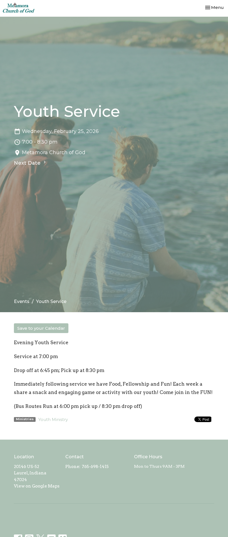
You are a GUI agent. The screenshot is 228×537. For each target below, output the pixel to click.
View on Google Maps (37, 486)
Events (21, 301)
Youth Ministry (53, 419)
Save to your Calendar (41, 328)
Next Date (28, 163)
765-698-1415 (95, 466)
